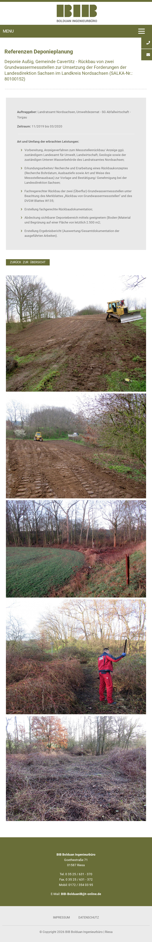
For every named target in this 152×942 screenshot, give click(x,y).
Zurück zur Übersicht (28, 262)
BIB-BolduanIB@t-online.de (81, 894)
